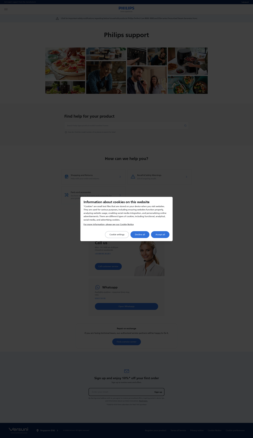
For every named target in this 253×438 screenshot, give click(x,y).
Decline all (140, 234)
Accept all (160, 234)
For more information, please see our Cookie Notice (109, 224)
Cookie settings (117, 234)
